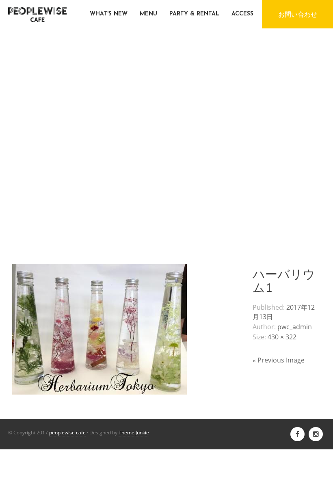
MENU (148, 14)
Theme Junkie (134, 432)
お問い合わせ (297, 14)
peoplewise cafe (67, 432)
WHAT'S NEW (109, 14)
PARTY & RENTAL (194, 14)
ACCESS (242, 14)
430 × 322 (282, 336)
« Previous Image (279, 360)
